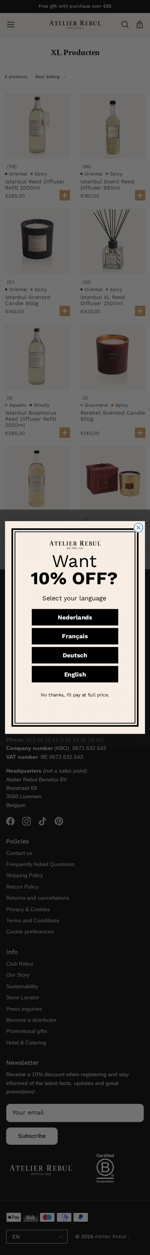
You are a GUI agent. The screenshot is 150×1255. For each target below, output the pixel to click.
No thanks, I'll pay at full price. (75, 695)
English (75, 674)
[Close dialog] (138, 527)
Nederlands (75, 617)
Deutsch (75, 655)
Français (75, 636)
